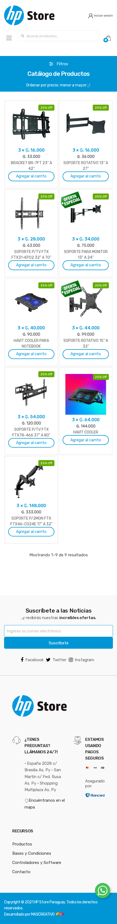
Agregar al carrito (31, 176)
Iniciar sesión (103, 15)
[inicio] (29, 15)
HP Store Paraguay (49, 902)
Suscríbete (59, 643)
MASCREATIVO (43, 914)
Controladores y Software (36, 862)
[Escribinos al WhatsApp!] (102, 891)
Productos (22, 844)
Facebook (34, 659)
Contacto (21, 871)
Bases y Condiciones (31, 853)
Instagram (84, 659)
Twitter (59, 659)
